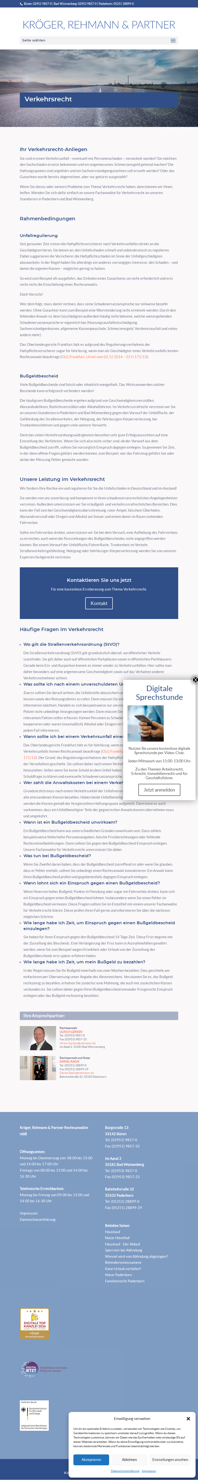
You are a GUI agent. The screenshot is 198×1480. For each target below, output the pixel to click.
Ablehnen (129, 1460)
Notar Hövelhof (117, 1238)
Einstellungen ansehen (170, 1460)
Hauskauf (112, 1232)
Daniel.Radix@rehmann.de (77, 1072)
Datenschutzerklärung (125, 1471)
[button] (188, 1418)
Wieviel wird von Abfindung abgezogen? (136, 1256)
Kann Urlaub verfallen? (123, 1269)
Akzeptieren (91, 1460)
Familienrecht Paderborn (124, 1281)
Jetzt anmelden (159, 789)
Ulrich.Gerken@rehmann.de (78, 1043)
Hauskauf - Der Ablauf (122, 1244)
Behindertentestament (123, 1262)
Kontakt (99, 603)
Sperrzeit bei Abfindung (123, 1250)
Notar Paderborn (118, 1275)
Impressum (149, 1471)
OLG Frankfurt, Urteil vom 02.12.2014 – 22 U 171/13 (104, 357)
